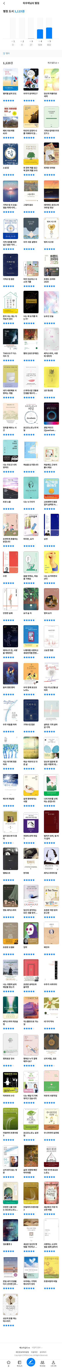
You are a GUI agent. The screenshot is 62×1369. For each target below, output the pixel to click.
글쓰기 (31, 1362)
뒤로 (4, 3)
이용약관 (34, 1352)
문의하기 (43, 1352)
